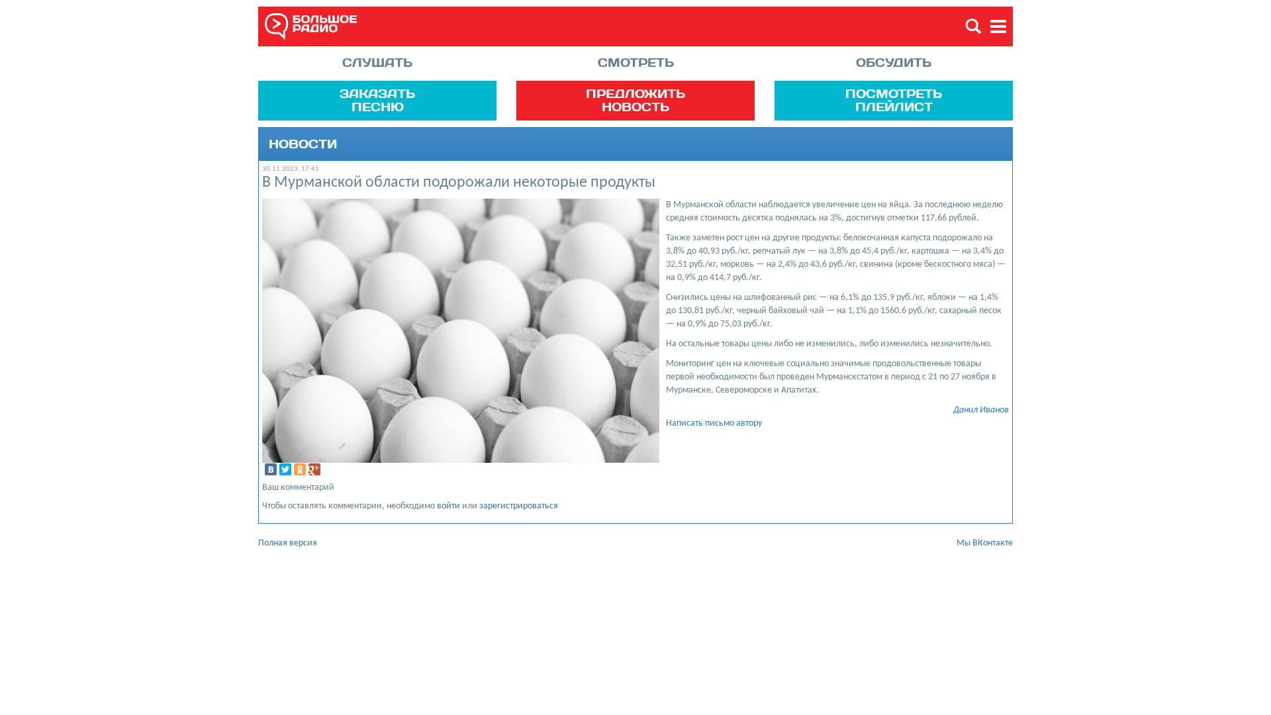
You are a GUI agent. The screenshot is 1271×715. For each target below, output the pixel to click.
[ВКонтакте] (271, 469)
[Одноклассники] (300, 469)
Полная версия (287, 543)
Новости (303, 144)
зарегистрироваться (518, 506)
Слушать (377, 62)
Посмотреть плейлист (893, 100)
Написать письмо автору (714, 423)
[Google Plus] (314, 469)
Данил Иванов (981, 410)
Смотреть (636, 62)
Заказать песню (377, 100)
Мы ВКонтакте (985, 543)
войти (448, 506)
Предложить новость (635, 100)
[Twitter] (285, 469)
